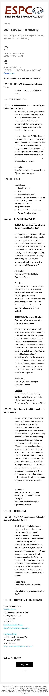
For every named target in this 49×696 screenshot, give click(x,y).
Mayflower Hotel (10, 634)
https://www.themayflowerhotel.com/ (18, 646)
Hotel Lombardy (10, 609)
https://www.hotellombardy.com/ (16, 628)
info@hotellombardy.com (13, 625)
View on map (9, 73)
